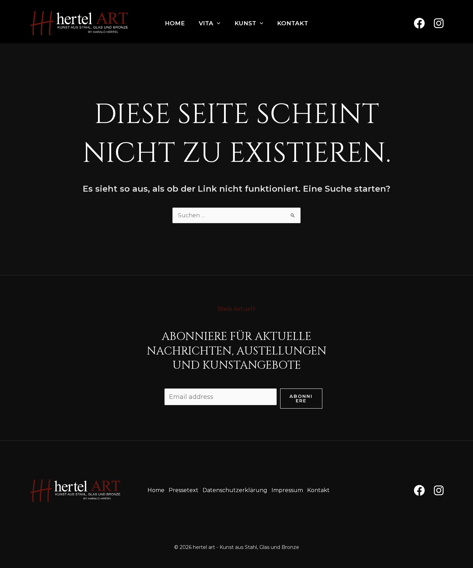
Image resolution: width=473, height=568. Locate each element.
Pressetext (183, 490)
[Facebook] (419, 23)
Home (175, 23)
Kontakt (292, 23)
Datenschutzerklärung (235, 490)
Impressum (287, 490)
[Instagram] (438, 23)
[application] (216, 23)
